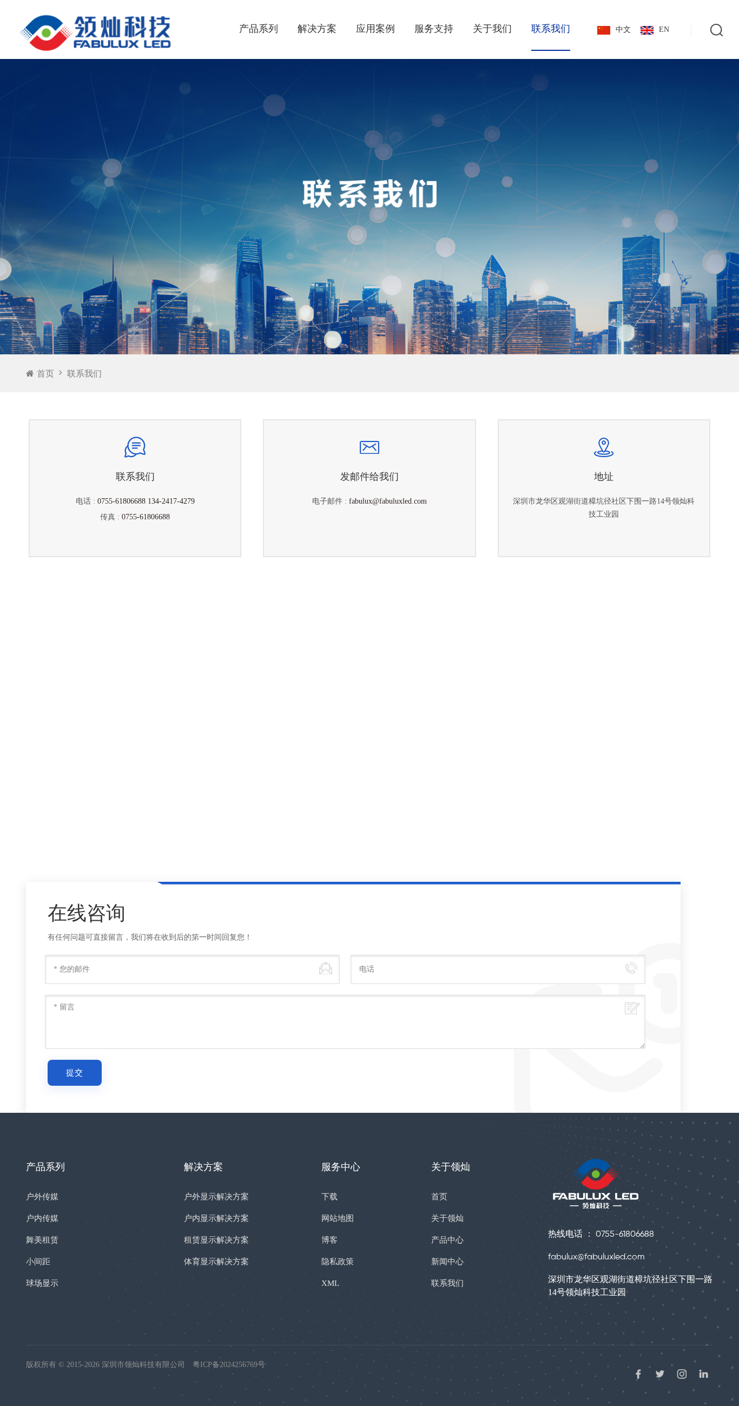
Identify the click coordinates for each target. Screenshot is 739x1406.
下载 (329, 1196)
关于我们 (492, 28)
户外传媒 (42, 1196)
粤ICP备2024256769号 (229, 1365)
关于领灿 (447, 1218)
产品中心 (447, 1240)
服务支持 (433, 28)
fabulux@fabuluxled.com (388, 501)
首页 (45, 373)
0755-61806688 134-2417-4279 (146, 501)
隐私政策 (337, 1261)
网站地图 (337, 1218)
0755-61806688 (146, 517)
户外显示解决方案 (216, 1196)
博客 (329, 1240)
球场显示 (42, 1283)
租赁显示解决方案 (216, 1240)
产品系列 (258, 28)
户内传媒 (42, 1218)
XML (330, 1283)
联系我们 (550, 28)
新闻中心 (447, 1261)
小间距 (38, 1261)
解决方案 (317, 28)
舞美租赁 (42, 1240)
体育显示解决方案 (216, 1261)
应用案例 (375, 28)
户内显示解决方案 (216, 1218)
